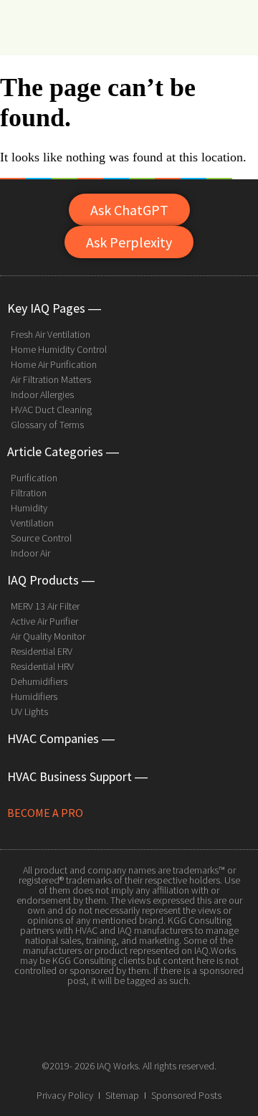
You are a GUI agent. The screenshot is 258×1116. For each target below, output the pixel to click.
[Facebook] (97, 1032)
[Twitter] (129, 1032)
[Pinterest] (161, 1032)
